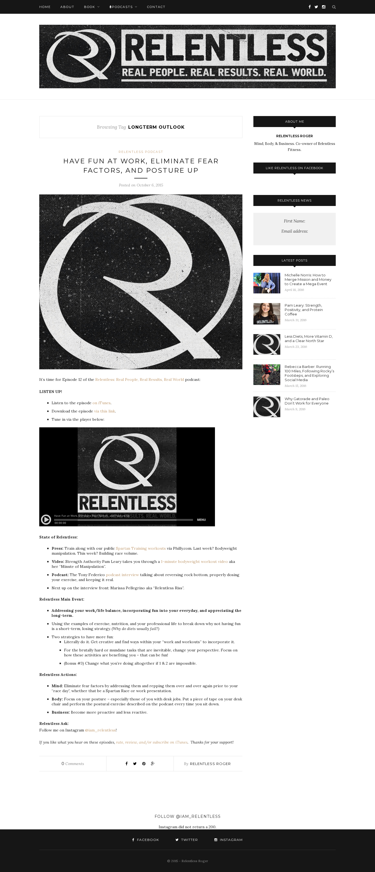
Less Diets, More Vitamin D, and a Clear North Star (309, 338)
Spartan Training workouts (141, 548)
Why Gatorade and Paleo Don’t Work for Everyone (307, 401)
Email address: (294, 231)
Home (45, 7)
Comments (72, 763)
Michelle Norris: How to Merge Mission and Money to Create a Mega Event (308, 279)
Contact (156, 7)
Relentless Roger (210, 763)
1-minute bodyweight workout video (194, 561)
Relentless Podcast (141, 152)
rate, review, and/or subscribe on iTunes (152, 742)
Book (89, 7)
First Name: (294, 221)
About (67, 7)
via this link (104, 411)
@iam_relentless (100, 730)
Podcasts (122, 7)
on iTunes (102, 402)
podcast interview (122, 574)
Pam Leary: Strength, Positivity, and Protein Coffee (304, 309)
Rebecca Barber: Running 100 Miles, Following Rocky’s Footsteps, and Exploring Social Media (309, 373)
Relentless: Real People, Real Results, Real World (139, 379)
